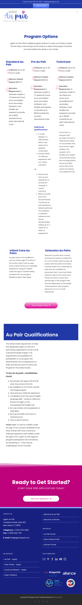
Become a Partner (51, 519)
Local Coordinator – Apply (15, 570)
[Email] (35, 601)
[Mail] (44, 559)
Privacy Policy (57, 597)
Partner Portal (50, 544)
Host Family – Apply (12, 564)
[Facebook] (52, 559)
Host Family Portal (51, 539)
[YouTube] (60, 559)
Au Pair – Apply (10, 559)
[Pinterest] (48, 559)
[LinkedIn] (56, 559)
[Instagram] (65, 559)
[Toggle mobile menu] (78, 11)
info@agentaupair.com (51, 2)
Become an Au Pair (52, 514)
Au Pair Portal (49, 534)
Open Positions (10, 575)
